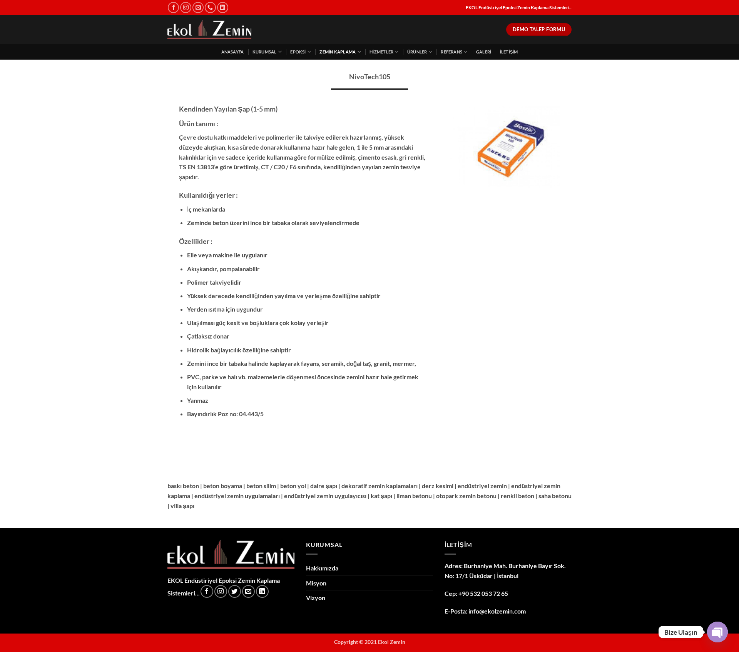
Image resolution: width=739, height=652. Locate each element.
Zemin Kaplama (337, 51)
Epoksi (298, 51)
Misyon (316, 583)
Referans (451, 51)
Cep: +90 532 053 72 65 (476, 593)
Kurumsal (264, 51)
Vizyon (315, 597)
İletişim (509, 51)
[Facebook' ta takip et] (173, 7)
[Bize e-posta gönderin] (198, 7)
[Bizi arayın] (210, 7)
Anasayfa (232, 51)
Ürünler (417, 51)
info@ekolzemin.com (497, 611)
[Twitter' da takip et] (234, 591)
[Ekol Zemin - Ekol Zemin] (209, 30)
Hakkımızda (322, 568)
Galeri (483, 51)
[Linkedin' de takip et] (222, 7)
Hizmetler (381, 51)
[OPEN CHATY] (717, 632)
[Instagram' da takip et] (185, 7)
